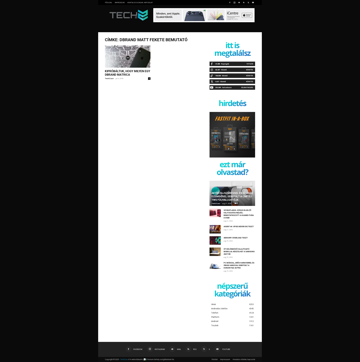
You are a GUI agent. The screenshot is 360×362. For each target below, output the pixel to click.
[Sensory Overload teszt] (215, 240)
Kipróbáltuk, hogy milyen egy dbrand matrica (127, 72)
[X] (248, 2)
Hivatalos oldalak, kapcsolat (140, 2)
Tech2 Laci (109, 78)
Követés (249, 70)
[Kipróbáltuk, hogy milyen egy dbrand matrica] (127, 56)
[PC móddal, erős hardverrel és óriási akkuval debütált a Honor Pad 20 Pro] (215, 265)
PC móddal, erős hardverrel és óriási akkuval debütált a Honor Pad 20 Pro (239, 265)
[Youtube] (253, 2)
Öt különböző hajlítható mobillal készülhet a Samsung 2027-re (239, 251)
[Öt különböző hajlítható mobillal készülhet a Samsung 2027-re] (215, 252)
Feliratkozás (247, 87)
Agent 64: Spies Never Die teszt (239, 226)
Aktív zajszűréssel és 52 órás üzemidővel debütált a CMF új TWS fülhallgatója (232, 196)
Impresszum (120, 2)
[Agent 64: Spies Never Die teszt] (215, 229)
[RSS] (244, 2)
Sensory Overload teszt (236, 238)
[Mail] (239, 2)
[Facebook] (230, 2)
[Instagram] (234, 2)
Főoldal (108, 2)
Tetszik (249, 64)
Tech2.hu (124, 359)
